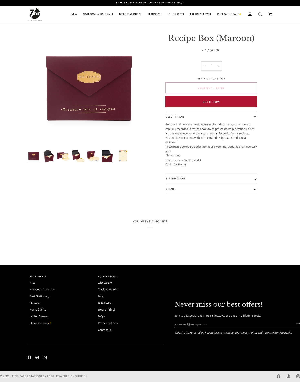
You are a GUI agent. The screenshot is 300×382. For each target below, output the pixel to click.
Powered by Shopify (71, 376)
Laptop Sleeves (39, 316)
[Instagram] (45, 357)
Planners (35, 303)
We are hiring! (106, 309)
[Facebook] (29, 357)
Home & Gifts (38, 309)
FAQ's (101, 316)
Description (174, 116)
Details (171, 188)
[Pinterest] (37, 357)
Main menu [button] (38, 276)
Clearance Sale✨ (40, 323)
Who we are (105, 283)
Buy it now (211, 101)
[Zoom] (35, 140)
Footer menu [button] (108, 276)
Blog (100, 296)
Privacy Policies (108, 323)
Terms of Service (273, 332)
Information (175, 178)
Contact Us (104, 330)
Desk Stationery (39, 296)
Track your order (108, 289)
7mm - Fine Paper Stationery (24, 376)
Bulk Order (104, 303)
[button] (98, 14)
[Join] (296, 323)
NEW (32, 283)
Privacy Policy (248, 332)
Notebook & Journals (43, 289)
